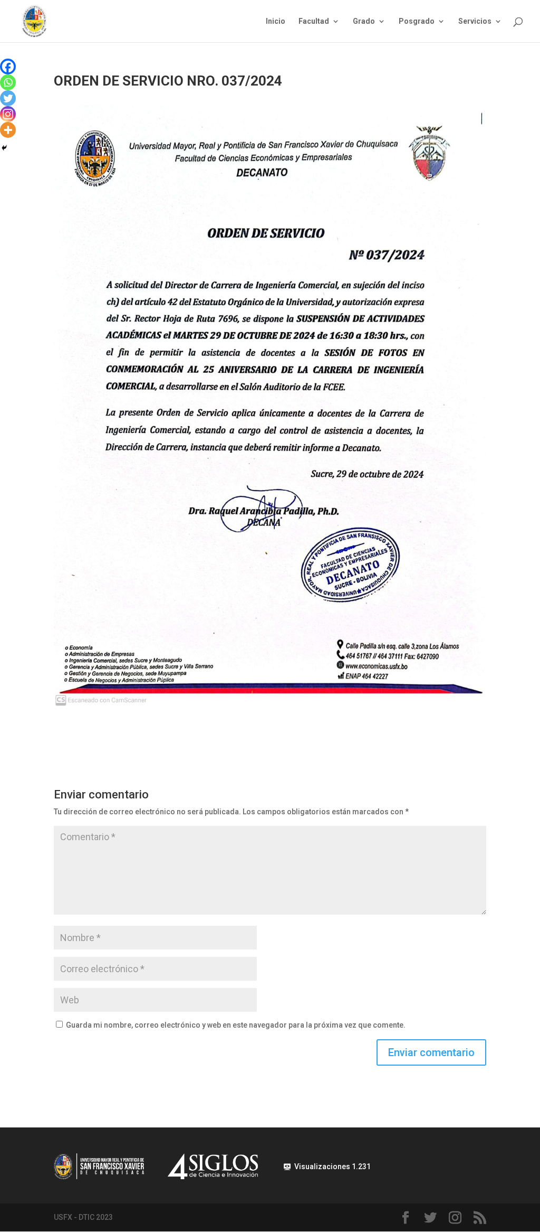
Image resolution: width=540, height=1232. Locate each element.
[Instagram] (8, 114)
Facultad (313, 21)
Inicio (275, 21)
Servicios (474, 21)
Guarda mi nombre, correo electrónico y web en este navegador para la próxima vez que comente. (236, 1025)
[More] (8, 130)
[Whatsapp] (8, 82)
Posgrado (417, 21)
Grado (364, 21)
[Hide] (4, 148)
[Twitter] (8, 98)
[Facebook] (8, 66)
